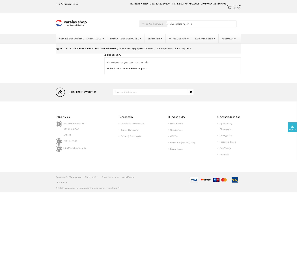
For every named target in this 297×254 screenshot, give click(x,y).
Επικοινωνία (63, 116)
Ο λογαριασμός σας (228, 116)
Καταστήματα (176, 149)
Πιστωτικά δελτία (228, 142)
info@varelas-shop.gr (75, 148)
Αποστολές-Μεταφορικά (132, 123)
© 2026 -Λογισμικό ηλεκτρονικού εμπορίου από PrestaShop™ (88, 188)
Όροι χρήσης (176, 130)
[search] (232, 24)
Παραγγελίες (226, 135)
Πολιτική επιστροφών (131, 136)
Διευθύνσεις (225, 148)
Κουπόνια (224, 154)
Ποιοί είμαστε (176, 123)
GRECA (174, 136)
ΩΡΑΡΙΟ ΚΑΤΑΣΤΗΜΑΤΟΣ (213, 4)
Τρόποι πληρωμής (129, 130)
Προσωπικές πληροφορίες (68, 177)
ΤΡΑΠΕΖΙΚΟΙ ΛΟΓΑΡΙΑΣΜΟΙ (185, 4)
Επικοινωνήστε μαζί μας (182, 142)
